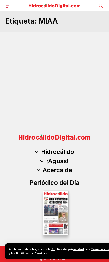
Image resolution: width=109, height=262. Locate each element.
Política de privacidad (67, 249)
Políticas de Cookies (31, 253)
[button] (9, 6)
